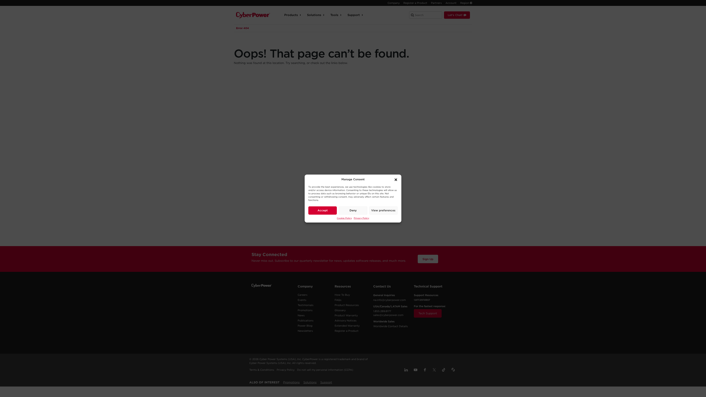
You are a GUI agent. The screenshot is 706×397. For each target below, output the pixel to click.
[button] (396, 179)
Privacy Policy (361, 218)
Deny (353, 210)
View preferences (383, 210)
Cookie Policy (344, 218)
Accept (323, 210)
